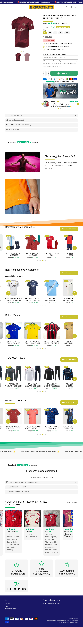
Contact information (63, 624)
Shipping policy (74, 624)
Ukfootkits (75, 621)
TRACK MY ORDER (11, 611)
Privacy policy (51, 622)
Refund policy (59, 622)
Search (7, 606)
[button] (6, 7)
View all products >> (69, 231)
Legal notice (74, 622)
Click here (49, 480)
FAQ (6, 608)
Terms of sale (67, 622)
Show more (35, 555)
